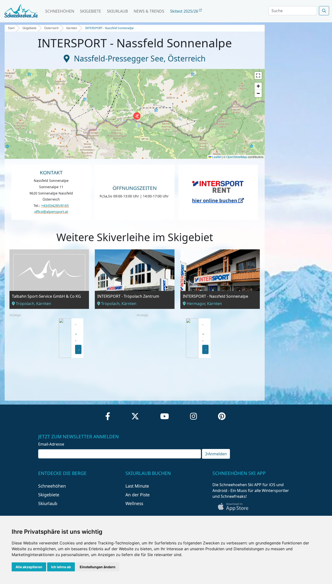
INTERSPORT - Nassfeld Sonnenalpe (109, 28)
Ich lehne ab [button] (61, 567)
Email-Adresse (51, 444)
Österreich (51, 28)
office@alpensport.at (51, 211)
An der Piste (137, 495)
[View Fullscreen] (258, 75)
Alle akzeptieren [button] (29, 567)
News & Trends (149, 11)
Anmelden (217, 454)
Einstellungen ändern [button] (97, 567)
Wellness (134, 503)
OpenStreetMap (236, 157)
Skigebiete (90, 11)
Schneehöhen (59, 11)
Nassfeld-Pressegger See (119, 58)
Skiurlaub (117, 11)
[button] (136, 116)
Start (11, 28)
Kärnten (71, 28)
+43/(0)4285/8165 (55, 205)
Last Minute (137, 486)
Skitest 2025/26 (184, 11)
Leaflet (216, 157)
